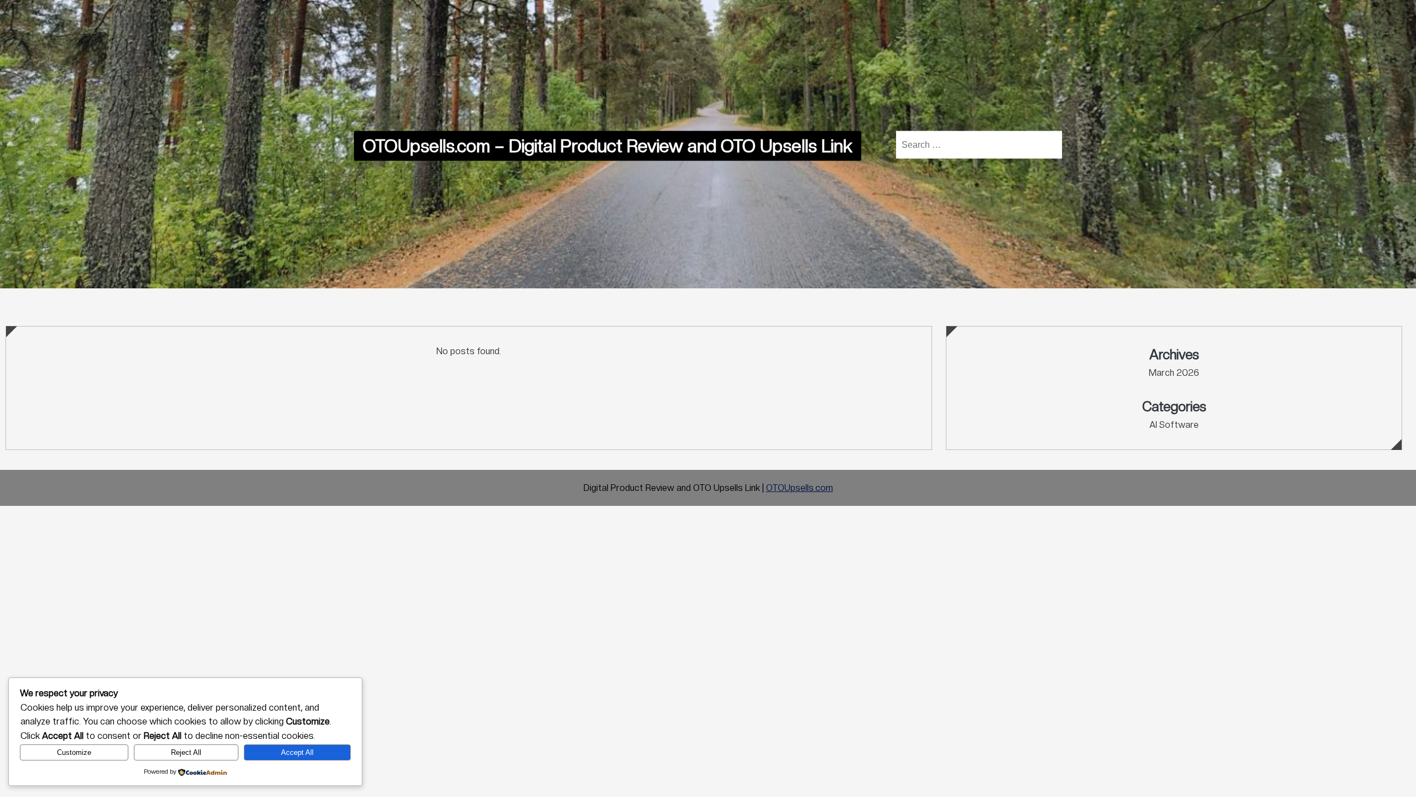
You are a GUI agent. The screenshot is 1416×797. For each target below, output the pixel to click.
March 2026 (1174, 373)
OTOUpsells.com (799, 488)
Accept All (297, 752)
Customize (74, 752)
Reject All (186, 752)
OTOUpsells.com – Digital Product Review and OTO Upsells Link (607, 145)
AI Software (1174, 425)
